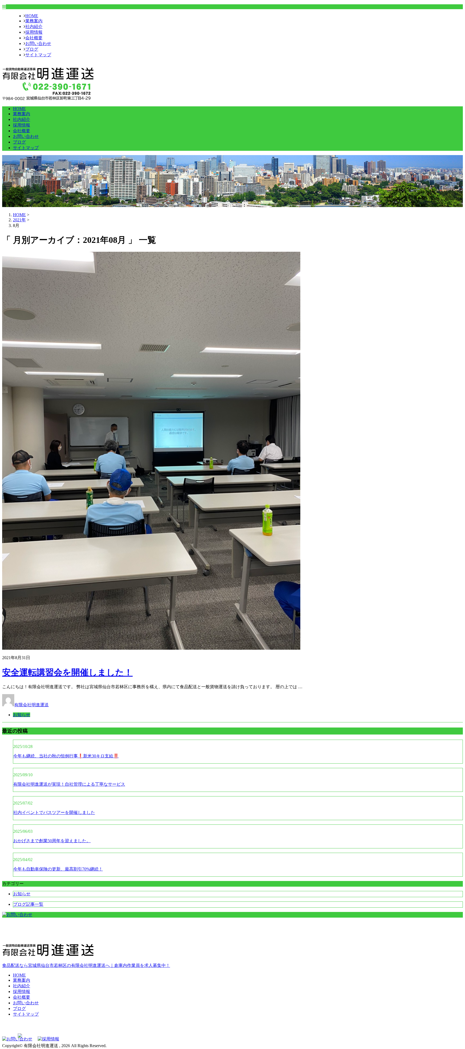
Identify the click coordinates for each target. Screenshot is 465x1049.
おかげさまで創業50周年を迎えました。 (52, 840)
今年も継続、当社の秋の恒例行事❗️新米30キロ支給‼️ (66, 756)
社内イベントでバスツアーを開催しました (54, 812)
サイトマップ (38, 55)
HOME (31, 15)
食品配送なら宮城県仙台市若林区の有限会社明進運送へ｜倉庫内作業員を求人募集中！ (86, 965)
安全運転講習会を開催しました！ (67, 672)
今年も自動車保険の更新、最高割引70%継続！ (58, 869)
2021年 (19, 220)
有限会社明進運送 (31, 704)
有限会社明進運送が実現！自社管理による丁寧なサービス (69, 784)
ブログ (31, 49)
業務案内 (34, 21)
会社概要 (34, 38)
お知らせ (21, 714)
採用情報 (34, 32)
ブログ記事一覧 (28, 904)
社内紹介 (34, 26)
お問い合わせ (38, 43)
